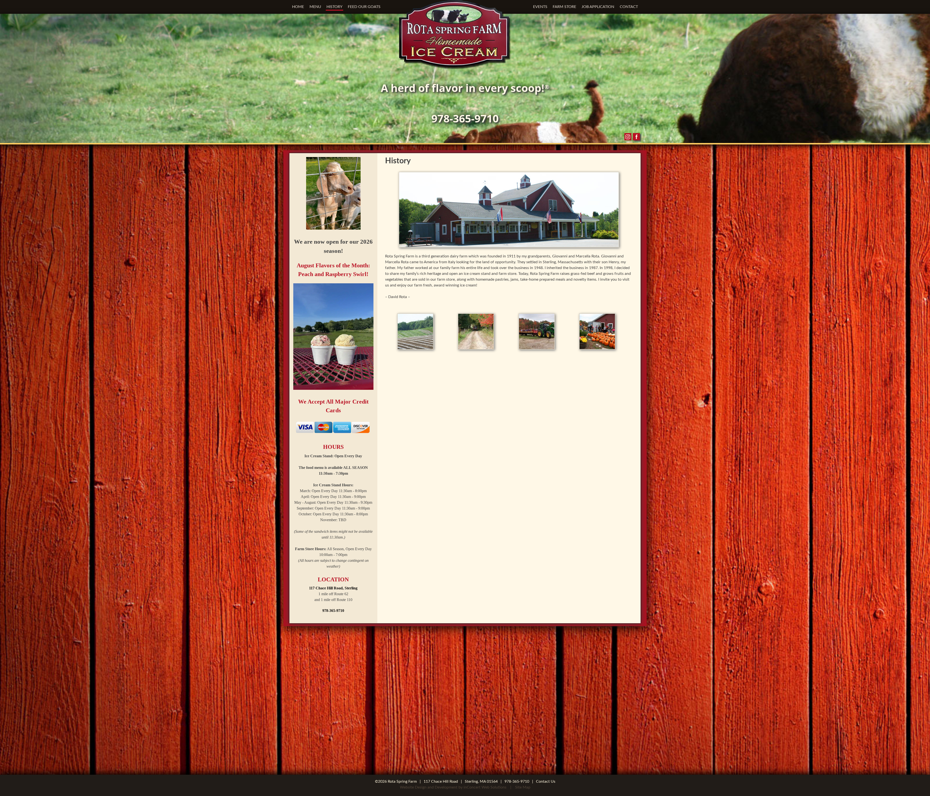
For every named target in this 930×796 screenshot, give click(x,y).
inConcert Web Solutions (485, 787)
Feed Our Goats (364, 7)
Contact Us (545, 781)
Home (298, 7)
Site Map (522, 787)
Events (540, 7)
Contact (629, 7)
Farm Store (564, 7)
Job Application (597, 7)
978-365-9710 (465, 118)
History (334, 7)
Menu (315, 7)
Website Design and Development (428, 787)
